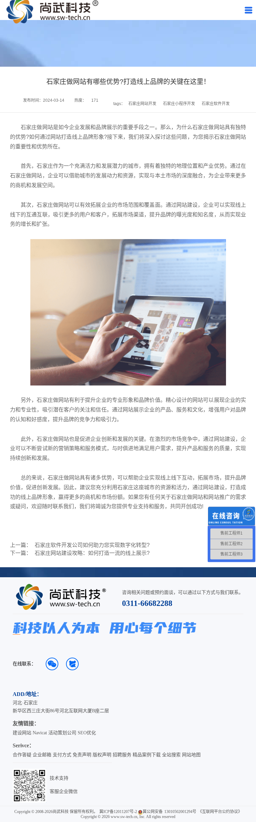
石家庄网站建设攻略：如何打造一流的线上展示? (92, 553)
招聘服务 (122, 754)
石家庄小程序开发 (179, 103)
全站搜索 (171, 754)
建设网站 (22, 732)
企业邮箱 (42, 754)
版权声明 (102, 754)
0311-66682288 (147, 603)
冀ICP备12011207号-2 (118, 812)
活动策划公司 (62, 732)
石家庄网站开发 (142, 103)
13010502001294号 (180, 812)
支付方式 (62, 754)
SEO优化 (87, 732)
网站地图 (191, 754)
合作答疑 (22, 754)
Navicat (40, 732)
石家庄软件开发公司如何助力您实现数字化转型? (92, 545)
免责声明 (82, 754)
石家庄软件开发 (216, 103)
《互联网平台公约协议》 (220, 812)
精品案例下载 (147, 754)
